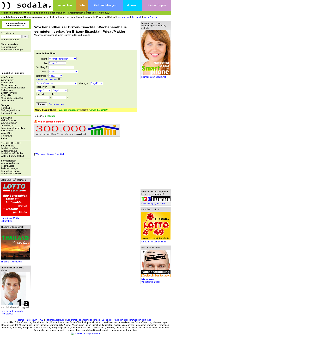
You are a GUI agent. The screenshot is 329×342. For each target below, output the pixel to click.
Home (21, 320)
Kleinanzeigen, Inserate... (154, 203)
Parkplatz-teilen (8, 113)
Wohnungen (7, 82)
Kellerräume (7, 130)
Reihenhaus (7, 90)
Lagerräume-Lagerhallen (13, 128)
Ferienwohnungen (9, 168)
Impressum (31, 320)
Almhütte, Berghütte (11, 143)
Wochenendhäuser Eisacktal (49, 154)
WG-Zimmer (7, 77)
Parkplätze (6, 108)
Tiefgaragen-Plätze (10, 110)
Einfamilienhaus (9, 93)
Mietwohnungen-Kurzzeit (13, 87)
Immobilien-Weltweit (11, 173)
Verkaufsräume (8, 120)
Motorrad (132, 5)
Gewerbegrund (8, 125)
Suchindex (107, 320)
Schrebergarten (8, 160)
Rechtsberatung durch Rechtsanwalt (12, 312)
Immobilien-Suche (10, 39)
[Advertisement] (14, 62)
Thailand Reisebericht (11, 261)
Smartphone (124, 17)
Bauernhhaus (7, 145)
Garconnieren (7, 80)
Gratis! (15, 24)
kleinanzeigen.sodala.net (153, 77)
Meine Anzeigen (151, 17)
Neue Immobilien (9, 44)
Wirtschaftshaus (9, 151)
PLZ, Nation (51, 79)
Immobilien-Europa (10, 171)
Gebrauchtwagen (105, 5)
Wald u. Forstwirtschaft (12, 156)
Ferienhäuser (7, 166)
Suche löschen (56, 104)
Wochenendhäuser (10, 163)
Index (97, 320)
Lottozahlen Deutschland (153, 241)
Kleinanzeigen (157, 5)
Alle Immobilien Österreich (79, 320)
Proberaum (6, 135)
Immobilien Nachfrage (12, 49)
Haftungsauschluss (54, 320)
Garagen (5, 105)
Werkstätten (7, 133)
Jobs (82, 5)
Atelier (4, 138)
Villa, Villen (6, 95)
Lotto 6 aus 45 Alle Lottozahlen (10, 219)
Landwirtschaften (9, 148)
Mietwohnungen (8, 85)
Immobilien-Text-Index (141, 320)
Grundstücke (7, 100)
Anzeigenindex (121, 320)
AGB (41, 320)
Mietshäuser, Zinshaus (12, 98)
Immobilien (65, 5)
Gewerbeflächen (9, 123)
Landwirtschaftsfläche (12, 153)
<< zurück (136, 17)
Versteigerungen (9, 47)
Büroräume (6, 118)
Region (39, 79)
